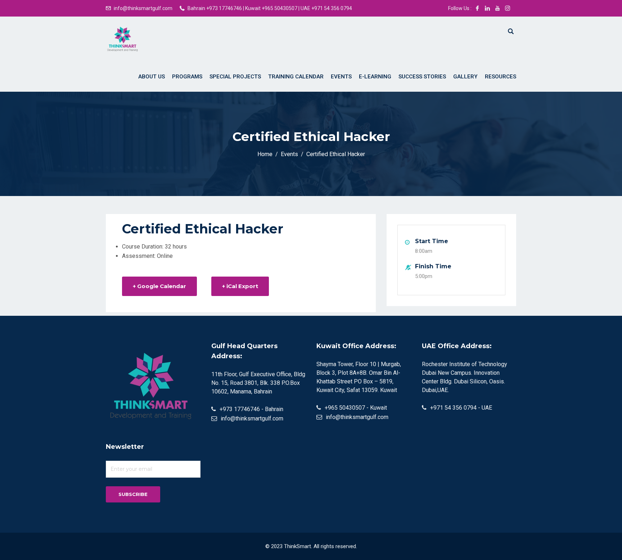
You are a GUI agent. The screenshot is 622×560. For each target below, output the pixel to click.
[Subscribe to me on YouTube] (497, 8)
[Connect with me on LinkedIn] (487, 8)
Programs (187, 76)
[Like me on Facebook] (477, 8)
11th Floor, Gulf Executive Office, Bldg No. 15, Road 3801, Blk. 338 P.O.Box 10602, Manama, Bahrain (258, 383)
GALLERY (465, 76)
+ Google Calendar (159, 286)
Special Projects (235, 76)
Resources (500, 76)
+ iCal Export (240, 286)
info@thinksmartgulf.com (143, 8)
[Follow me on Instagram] (507, 8)
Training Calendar (296, 76)
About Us (151, 76)
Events (341, 76)
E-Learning (375, 76)
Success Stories (422, 76)
